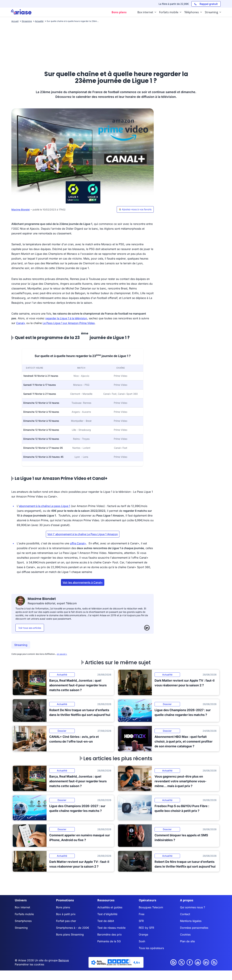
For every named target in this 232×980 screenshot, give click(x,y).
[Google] (173, 962)
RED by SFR (146, 927)
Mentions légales (190, 921)
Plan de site (187, 941)
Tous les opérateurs (151, 948)
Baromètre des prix (109, 934)
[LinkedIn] (147, 627)
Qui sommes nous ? (192, 907)
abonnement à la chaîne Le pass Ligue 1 (44, 506)
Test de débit (105, 921)
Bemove (63, 960)
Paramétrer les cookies (29, 964)
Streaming (20, 645)
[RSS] (214, 962)
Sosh (142, 941)
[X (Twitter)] (182, 962)
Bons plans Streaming (70, 934)
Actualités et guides (109, 907)
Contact (185, 914)
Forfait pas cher (66, 921)
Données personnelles (194, 927)
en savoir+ (62, 654)
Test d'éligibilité (107, 914)
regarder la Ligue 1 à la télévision (66, 318)
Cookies (185, 934)
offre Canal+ (78, 543)
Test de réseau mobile (111, 927)
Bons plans (63, 907)
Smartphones (23, 921)
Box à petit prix (66, 914)
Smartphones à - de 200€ (72, 927)
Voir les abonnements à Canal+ (83, 582)
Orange (143, 934)
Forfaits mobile (24, 914)
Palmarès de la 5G (109, 941)
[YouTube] (198, 962)
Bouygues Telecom (151, 907)
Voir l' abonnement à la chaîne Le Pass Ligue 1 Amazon (82, 534)
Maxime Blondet (20, 209)
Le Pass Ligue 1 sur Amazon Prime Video (69, 323)
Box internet (22, 907)
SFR (141, 921)
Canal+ (20, 323)
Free (141, 914)
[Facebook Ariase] (190, 962)
